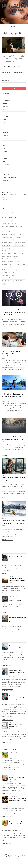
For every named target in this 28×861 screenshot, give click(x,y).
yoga (3, 283)
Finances (5, 116)
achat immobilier (6, 221)
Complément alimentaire (8, 231)
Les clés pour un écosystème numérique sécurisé (14, 58)
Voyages (5, 180)
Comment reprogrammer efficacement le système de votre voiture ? (16, 698)
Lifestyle (5, 135)
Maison (5, 145)
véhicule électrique (19, 280)
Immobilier (6, 119)
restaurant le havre (7, 264)
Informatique (6, 126)
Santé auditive (5, 267)
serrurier (14, 269)
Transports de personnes (9, 177)
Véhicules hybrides (18, 277)
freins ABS (11, 242)
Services (5, 158)
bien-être (14, 223)
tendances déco (22, 269)
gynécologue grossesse (8, 248)
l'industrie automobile (19, 253)
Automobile (6, 106)
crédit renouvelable (7, 237)
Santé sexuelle (6, 269)
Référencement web (13, 856)
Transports (6, 174)
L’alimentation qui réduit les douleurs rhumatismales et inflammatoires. (16, 824)
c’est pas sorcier (6, 211)
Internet (5, 129)
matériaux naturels (17, 256)
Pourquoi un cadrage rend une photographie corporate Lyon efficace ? (11, 353)
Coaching (5, 110)
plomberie (10, 261)
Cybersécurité (17, 237)
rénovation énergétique (19, 264)
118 (5, 543)
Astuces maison (6, 223)
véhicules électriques (7, 280)
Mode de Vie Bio (6, 258)
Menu (15, 26)
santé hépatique (15, 267)
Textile (4, 168)
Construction (6, 113)
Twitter (3, 209)
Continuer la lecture (7, 329)
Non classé (6, 148)
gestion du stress (20, 242)
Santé (4, 155)
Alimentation (6, 100)
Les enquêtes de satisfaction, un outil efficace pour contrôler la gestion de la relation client (14, 312)
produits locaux (18, 261)
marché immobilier (6, 256)
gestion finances (6, 245)
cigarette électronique (7, 229)
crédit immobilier (20, 234)
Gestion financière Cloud (18, 245)
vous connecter (12, 72)
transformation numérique (8, 275)
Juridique (5, 132)
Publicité (5, 151)
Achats (5, 97)
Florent (7, 34)
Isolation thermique (7, 253)
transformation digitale (8, 272)
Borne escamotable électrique (9, 226)
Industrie (5, 122)
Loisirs (4, 142)
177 (5, 638)
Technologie (6, 164)
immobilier (18, 248)
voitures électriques (7, 277)
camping (21, 226)
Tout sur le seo (21, 856)
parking (4, 261)
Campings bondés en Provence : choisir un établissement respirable (17, 559)
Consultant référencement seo (14, 855)
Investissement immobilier (8, 250)
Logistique (6, 139)
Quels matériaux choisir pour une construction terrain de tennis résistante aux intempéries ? (12, 396)
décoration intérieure (7, 240)
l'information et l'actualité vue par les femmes (14, 8)
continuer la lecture (7, 665)
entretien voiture (19, 240)
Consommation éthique (8, 234)
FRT (18, 858)
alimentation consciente (18, 221)
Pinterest (4, 206)
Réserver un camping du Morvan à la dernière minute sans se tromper (17, 620)
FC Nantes (4, 242)
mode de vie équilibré (17, 258)
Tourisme (5, 171)
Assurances (6, 103)
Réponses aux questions (8, 213)
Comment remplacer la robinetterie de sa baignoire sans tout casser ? (16, 673)
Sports (5, 161)
